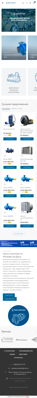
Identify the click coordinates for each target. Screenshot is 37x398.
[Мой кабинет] (30, 3)
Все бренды (34, 331)
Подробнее (27, 139)
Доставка (23, 354)
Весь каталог (34, 104)
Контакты (18, 357)
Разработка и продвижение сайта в (16, 396)
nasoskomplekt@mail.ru (20, 368)
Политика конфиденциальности (20, 378)
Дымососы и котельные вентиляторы (14, 90)
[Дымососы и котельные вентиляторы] (14, 76)
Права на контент (20, 381)
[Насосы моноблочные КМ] (14, 47)
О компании (9, 351)
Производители (26, 351)
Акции (12, 354)
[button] (13, 29)
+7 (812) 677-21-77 (19, 364)
